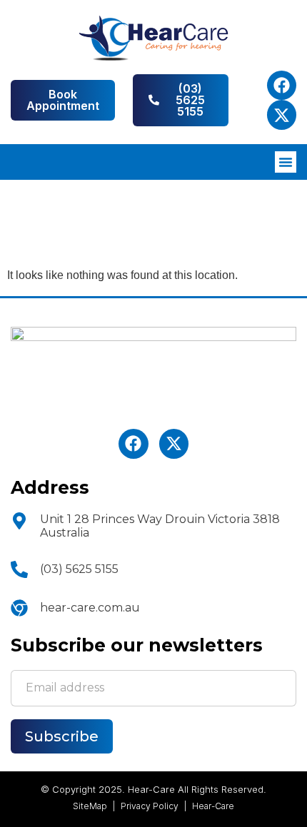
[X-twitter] (281, 114)
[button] (285, 162)
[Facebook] (281, 85)
